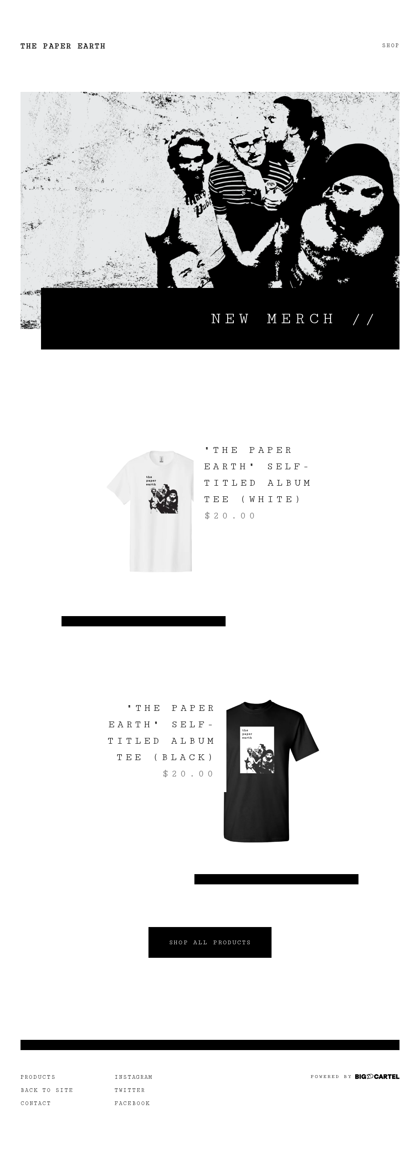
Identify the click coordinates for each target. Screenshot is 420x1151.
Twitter (129, 1090)
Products (38, 1077)
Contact (36, 1103)
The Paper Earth (63, 45)
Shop (390, 46)
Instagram (133, 1077)
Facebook (132, 1103)
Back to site (47, 1090)
